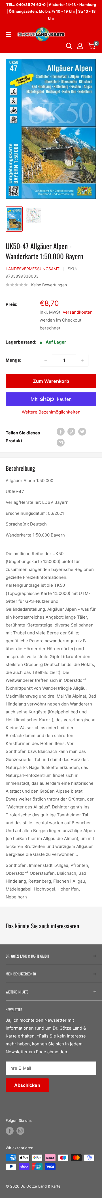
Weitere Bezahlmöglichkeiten (51, 412)
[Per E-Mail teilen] (61, 442)
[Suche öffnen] (69, 46)
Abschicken (27, 1085)
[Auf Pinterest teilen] (71, 431)
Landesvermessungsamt (33, 268)
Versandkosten (78, 312)
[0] (91, 46)
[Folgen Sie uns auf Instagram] (20, 1131)
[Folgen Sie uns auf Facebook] (10, 1131)
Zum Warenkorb (51, 381)
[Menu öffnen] (8, 34)
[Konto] (80, 46)
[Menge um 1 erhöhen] (82, 360)
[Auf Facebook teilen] (61, 431)
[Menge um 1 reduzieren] (46, 360)
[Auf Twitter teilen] (82, 431)
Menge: (13, 360)
